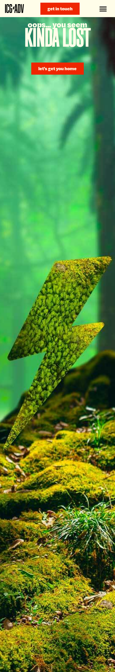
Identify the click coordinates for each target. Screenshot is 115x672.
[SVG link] (14, 8)
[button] (103, 9)
